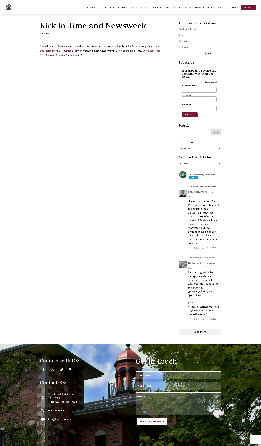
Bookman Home (188, 29)
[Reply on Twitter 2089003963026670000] (190, 319)
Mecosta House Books (178, 8)
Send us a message (152, 421)
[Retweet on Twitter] (187, 186)
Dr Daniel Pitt (196, 263)
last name (186, 104)
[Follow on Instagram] (61, 369)
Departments (186, 41)
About (182, 35)
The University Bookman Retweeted (202, 186)
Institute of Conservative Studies (123, 7)
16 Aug (190, 197)
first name (186, 95)
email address (189, 85)
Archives (183, 47)
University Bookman (207, 7)
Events (157, 8)
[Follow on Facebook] (43, 369)
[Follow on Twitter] (52, 369)
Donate (248, 7)
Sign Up (233, 8)
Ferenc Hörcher (197, 192)
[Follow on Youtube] (70, 369)
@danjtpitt (210, 263)
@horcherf (213, 192)
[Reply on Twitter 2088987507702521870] (190, 248)
